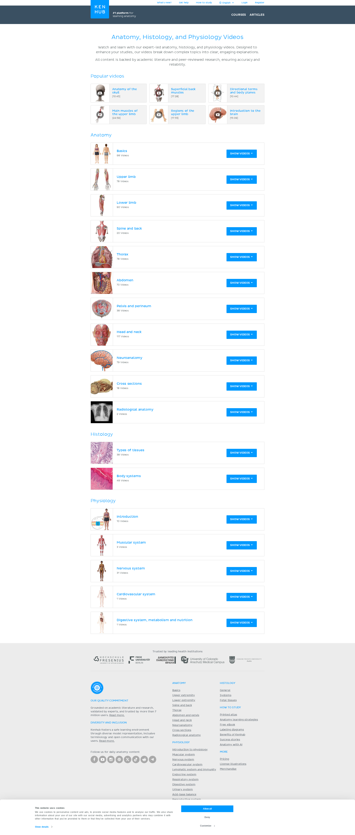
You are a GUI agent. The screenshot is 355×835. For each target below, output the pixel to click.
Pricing (224, 759)
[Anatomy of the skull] (100, 93)
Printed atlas (228, 714)
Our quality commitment (109, 700)
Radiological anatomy (186, 735)
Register (259, 3)
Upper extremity (183, 695)
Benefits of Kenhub (232, 734)
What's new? (164, 3)
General (225, 690)
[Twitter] (127, 759)
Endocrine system (184, 774)
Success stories (230, 739)
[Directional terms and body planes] (218, 93)
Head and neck (182, 720)
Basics (176, 690)
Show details (42, 827)
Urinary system (182, 789)
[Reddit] (144, 759)
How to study (204, 3)
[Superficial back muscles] (159, 93)
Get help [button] (184, 3)
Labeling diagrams (232, 729)
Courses (238, 15)
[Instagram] (111, 759)
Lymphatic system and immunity (194, 769)
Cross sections (181, 730)
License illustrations (233, 764)
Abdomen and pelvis (185, 715)
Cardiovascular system (187, 764)
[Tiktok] (136, 759)
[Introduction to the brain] (218, 114)
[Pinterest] (119, 759)
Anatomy (179, 683)
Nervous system (183, 759)
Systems (225, 695)
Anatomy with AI (231, 744)
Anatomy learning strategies (239, 719)
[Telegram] (152, 759)
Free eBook (227, 724)
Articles (257, 15)
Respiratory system (185, 779)
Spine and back (182, 705)
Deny (207, 817)
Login (244, 3)
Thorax (176, 710)
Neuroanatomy (182, 725)
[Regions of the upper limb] (159, 114)
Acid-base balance (184, 794)
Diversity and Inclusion (109, 722)
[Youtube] (102, 759)
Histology (227, 683)
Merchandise (228, 769)
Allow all (207, 808)
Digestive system (183, 784)
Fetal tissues (228, 700)
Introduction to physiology (190, 749)
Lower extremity (183, 700)
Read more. (117, 715)
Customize (205, 825)
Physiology (181, 742)
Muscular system (183, 754)
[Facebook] (94, 759)
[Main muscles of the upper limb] (100, 114)
